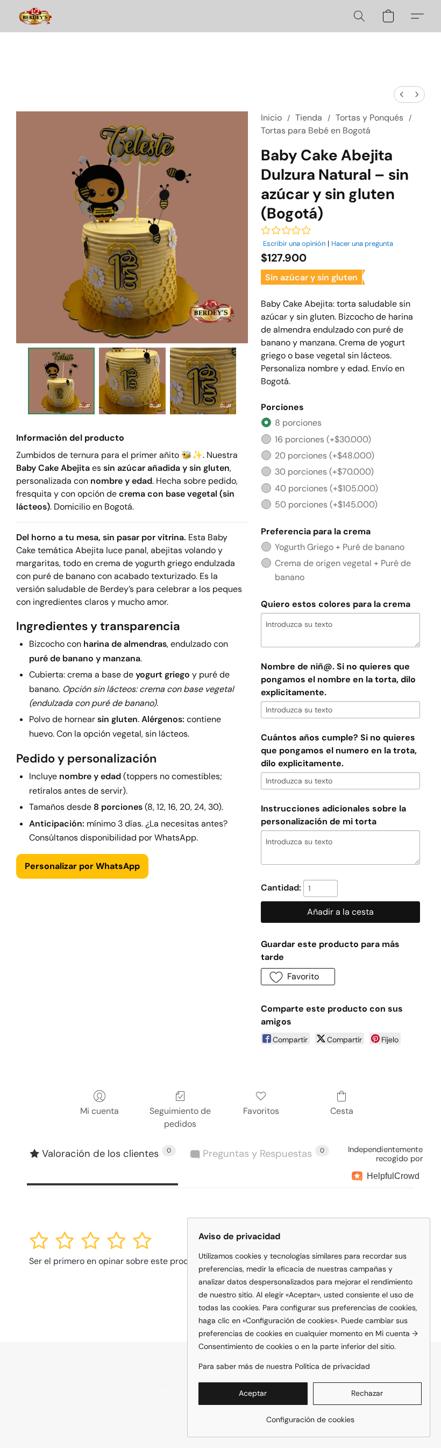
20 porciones (324, 455)
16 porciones (323, 439)
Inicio (271, 117)
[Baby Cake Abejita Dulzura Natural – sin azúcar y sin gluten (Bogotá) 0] (61, 381)
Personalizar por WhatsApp (82, 866)
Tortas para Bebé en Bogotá (316, 130)
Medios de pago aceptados (168, 1384)
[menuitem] (401, 94)
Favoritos (261, 1111)
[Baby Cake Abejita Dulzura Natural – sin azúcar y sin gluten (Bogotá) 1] (132, 381)
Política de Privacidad (69, 1384)
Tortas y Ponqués (369, 117)
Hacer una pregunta (362, 243)
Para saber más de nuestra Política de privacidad (284, 1366)
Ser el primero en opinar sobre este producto (118, 1261)
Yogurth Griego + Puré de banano (339, 547)
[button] (35, 16)
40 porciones (326, 488)
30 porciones (324, 471)
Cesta (341, 1111)
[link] (310, 1415)
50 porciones (326, 504)
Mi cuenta (99, 1111)
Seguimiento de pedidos (180, 1117)
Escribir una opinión (294, 243)
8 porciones (298, 422)
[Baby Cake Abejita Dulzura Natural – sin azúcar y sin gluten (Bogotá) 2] (203, 381)
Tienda (308, 117)
